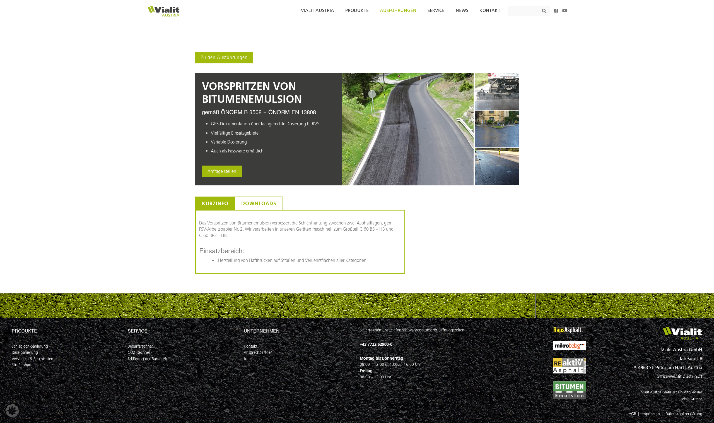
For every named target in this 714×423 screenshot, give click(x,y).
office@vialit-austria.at (679, 376)
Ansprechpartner (258, 352)
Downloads (258, 203)
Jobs (247, 359)
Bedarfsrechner (140, 346)
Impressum (651, 414)
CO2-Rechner (139, 352)
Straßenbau (21, 365)
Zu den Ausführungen (224, 57)
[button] (12, 410)
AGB (632, 414)
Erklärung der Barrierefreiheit (152, 359)
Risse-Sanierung (25, 352)
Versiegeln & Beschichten (32, 359)
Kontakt (250, 346)
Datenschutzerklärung (683, 414)
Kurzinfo (215, 203)
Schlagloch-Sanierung (30, 346)
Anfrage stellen (222, 171)
